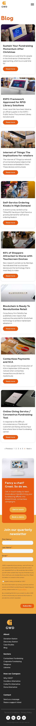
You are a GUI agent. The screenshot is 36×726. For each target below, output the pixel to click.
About (6, 634)
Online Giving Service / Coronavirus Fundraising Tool (17, 414)
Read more (10, 69)
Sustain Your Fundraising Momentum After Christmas (18, 49)
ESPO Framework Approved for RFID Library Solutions (14, 102)
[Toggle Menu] (32, 4)
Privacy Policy (26, 712)
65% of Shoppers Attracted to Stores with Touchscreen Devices (17, 256)
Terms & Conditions (12, 712)
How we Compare (12, 674)
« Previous (8, 449)
